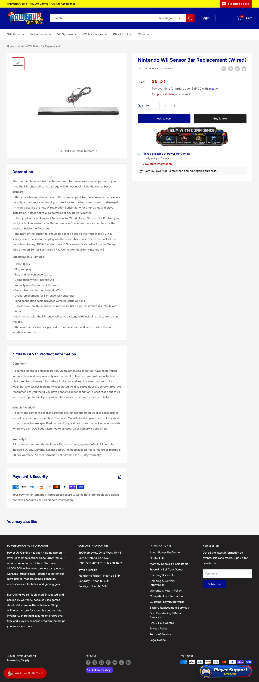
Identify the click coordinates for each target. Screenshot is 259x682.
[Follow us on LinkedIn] (128, 662)
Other (141, 34)
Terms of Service (160, 634)
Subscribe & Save (238, 3)
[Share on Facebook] (223, 68)
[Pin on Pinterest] (230, 68)
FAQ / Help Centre (162, 623)
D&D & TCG (120, 34)
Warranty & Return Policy (166, 590)
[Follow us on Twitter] (94, 662)
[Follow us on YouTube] (114, 662)
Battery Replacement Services (169, 607)
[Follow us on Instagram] (101, 662)
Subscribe (214, 584)
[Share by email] (244, 68)
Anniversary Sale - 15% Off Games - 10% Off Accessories (41, 3)
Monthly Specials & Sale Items (169, 564)
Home (10, 46)
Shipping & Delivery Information (162, 582)
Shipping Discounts (162, 575)
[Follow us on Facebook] (88, 662)
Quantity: (144, 105)
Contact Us (157, 558)
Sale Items (13, 34)
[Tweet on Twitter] (237, 68)
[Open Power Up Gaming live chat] (226, 671)
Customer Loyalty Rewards (167, 601)
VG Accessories (93, 34)
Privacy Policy (159, 628)
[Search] (190, 18)
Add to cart (164, 118)
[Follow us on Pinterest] (108, 662)
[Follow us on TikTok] (121, 662)
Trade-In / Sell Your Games (167, 569)
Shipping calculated (163, 94)
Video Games (38, 34)
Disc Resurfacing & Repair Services (166, 615)
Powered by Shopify (18, 660)
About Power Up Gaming (165, 552)
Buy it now (220, 118)
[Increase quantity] (174, 105)
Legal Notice (158, 640)
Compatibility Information (166, 596)
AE (139, 68)
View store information (157, 164)
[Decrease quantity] (155, 105)
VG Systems (65, 34)
